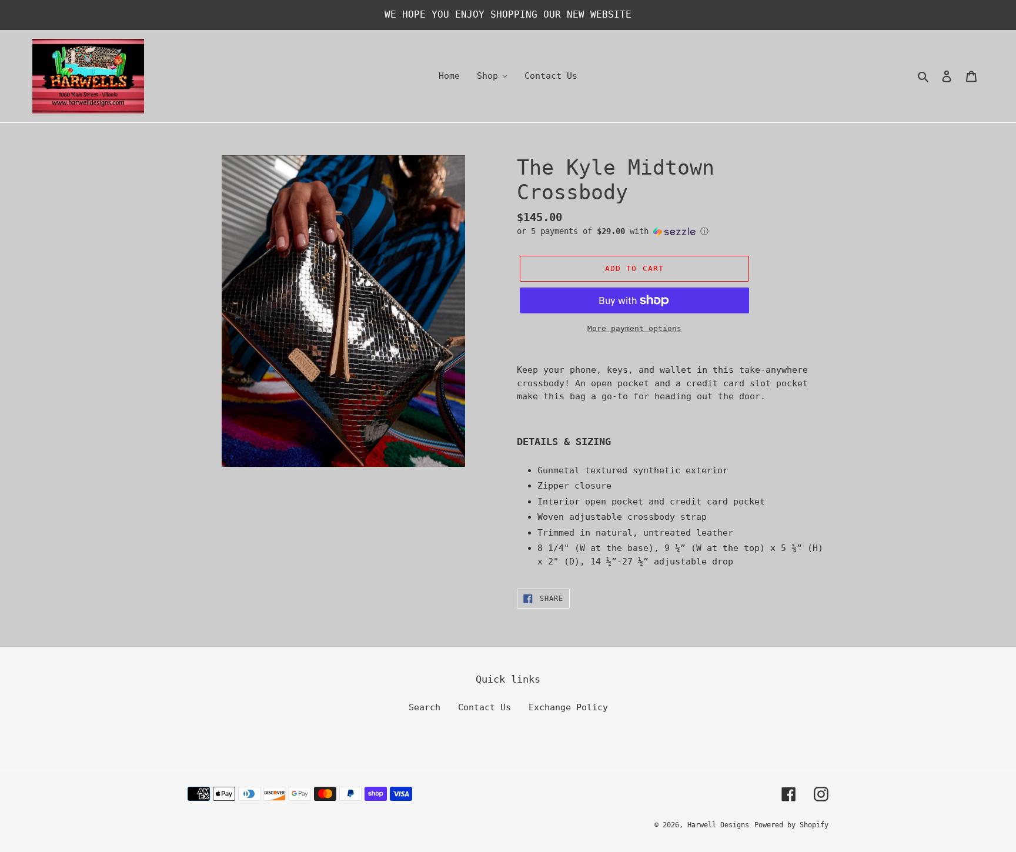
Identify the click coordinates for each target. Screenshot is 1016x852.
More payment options (634, 328)
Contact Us (484, 707)
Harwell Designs (718, 825)
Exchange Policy (568, 707)
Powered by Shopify (791, 825)
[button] (612, 231)
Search (424, 707)
